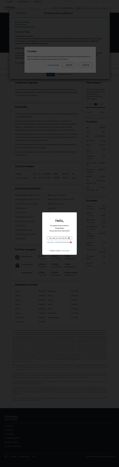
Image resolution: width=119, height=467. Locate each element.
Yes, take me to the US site (58, 238)
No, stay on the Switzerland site (58, 242)
